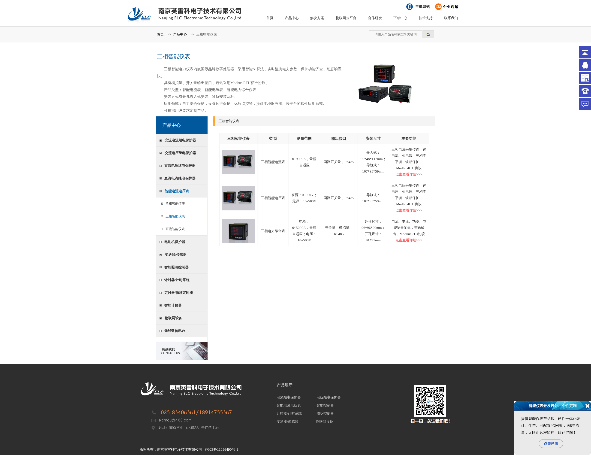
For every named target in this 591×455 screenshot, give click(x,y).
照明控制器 (325, 413)
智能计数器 (173, 305)
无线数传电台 (174, 331)
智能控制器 (325, 405)
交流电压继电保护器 (180, 153)
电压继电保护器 (329, 397)
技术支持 (426, 18)
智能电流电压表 (177, 191)
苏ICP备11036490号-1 (221, 449)
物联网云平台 (346, 18)
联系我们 (451, 18)
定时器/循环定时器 (178, 292)
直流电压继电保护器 (180, 165)
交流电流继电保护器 (180, 140)
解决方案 (317, 18)
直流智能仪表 (174, 229)
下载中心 (400, 18)
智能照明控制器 (176, 267)
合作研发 (375, 18)
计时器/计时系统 (177, 280)
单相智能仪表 (174, 203)
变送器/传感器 (176, 254)
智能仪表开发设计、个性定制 (553, 406)
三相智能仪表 (206, 34)
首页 (269, 18)
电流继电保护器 (289, 397)
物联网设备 (173, 318)
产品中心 (292, 18)
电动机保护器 (174, 242)
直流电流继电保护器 (180, 178)
